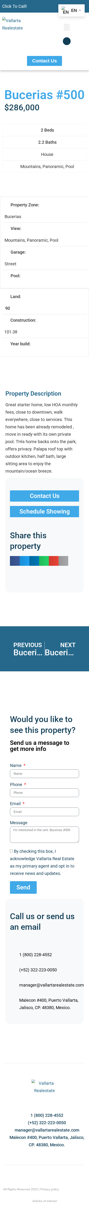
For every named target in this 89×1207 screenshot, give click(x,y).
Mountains (30, 166)
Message (18, 822)
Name (16, 765)
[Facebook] (67, 41)
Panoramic (53, 166)
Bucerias (13, 216)
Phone (16, 784)
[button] (67, 27)
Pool (69, 166)
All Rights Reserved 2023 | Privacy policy (31, 1189)
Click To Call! (14, 6)
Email (16, 803)
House (47, 154)
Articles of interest (44, 1201)
